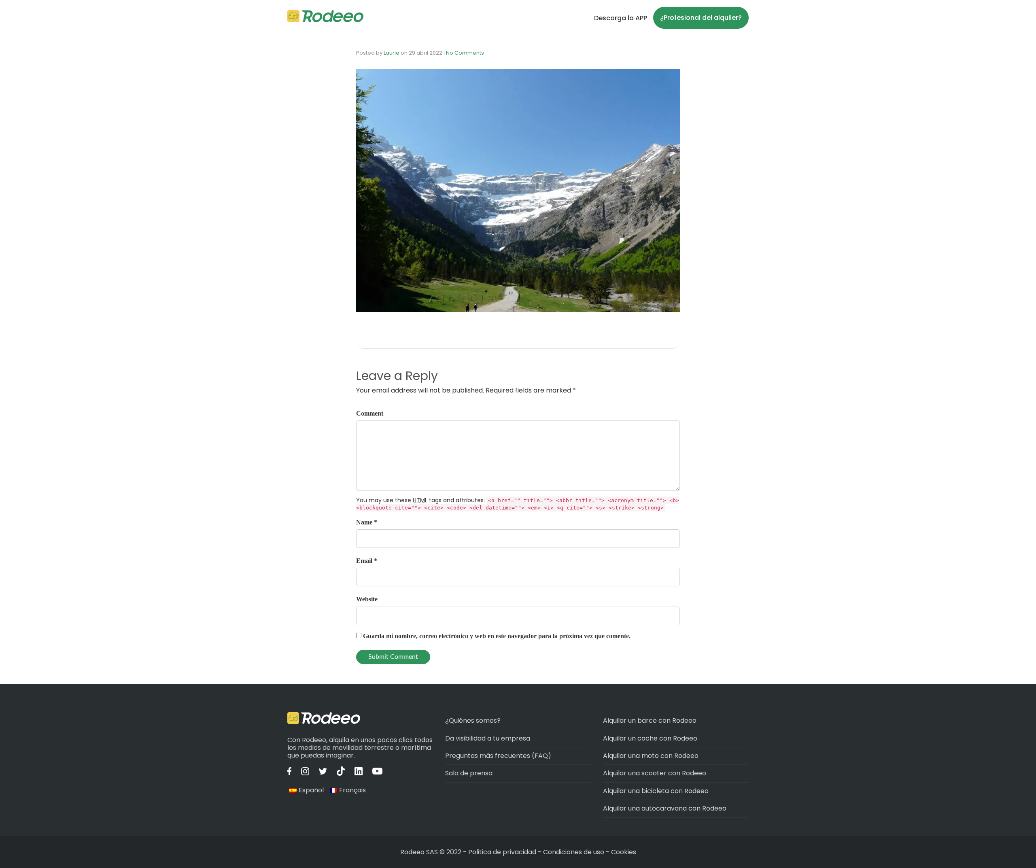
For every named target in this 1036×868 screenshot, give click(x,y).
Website (367, 599)
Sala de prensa (469, 773)
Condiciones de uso (573, 852)
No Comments (465, 53)
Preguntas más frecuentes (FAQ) (498, 755)
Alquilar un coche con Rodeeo (650, 738)
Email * (366, 560)
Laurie (391, 53)
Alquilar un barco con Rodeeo (649, 720)
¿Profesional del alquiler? (701, 17)
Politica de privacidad (503, 852)
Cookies (623, 852)
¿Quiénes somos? (473, 720)
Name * (366, 522)
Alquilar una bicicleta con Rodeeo (656, 791)
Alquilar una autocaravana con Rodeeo (664, 808)
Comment (369, 413)
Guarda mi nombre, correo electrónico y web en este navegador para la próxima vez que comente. (497, 635)
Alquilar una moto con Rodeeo (650, 755)
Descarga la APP (620, 18)
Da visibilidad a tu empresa (487, 738)
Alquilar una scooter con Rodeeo (654, 773)
